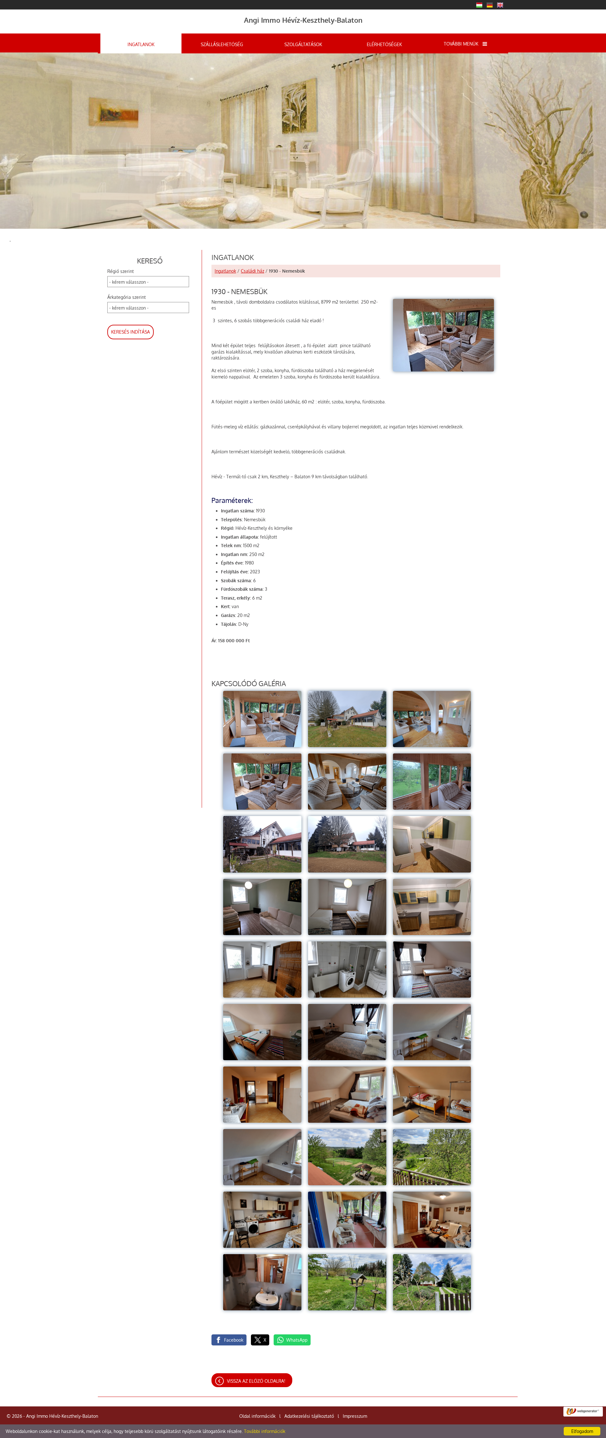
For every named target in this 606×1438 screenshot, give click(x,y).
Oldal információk (257, 1416)
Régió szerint (120, 271)
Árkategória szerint (126, 297)
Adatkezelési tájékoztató (309, 1416)
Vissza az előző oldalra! (256, 1381)
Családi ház (252, 271)
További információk (264, 1431)
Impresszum (355, 1416)
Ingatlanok (225, 271)
